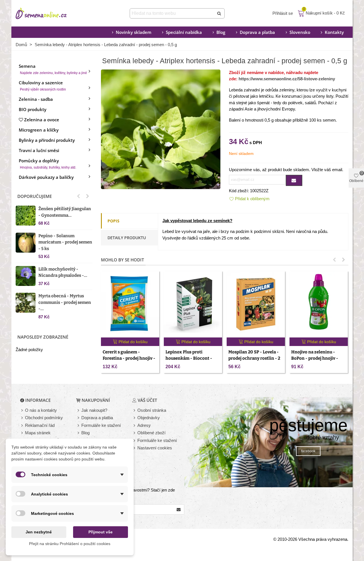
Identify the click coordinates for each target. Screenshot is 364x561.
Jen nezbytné (39, 532)
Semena (53, 69)
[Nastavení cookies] (134, 448)
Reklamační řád (40, 425)
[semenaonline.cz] (50, 13)
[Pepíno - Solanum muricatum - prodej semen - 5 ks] (26, 243)
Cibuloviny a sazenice (42, 85)
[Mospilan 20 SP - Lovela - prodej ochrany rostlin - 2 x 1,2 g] (256, 304)
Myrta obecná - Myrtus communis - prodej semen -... (64, 302)
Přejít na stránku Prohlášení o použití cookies (69, 543)
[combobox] (172, 13)
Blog (220, 32)
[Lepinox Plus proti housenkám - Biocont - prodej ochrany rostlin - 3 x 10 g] (193, 304)
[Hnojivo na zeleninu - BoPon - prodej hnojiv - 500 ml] (318, 304)
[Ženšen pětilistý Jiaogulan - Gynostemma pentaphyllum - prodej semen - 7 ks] (26, 216)
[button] (78, 196)
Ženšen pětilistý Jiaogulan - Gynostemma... (64, 212)
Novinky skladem (133, 32)
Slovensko (299, 32)
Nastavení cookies (154, 447)
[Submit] (219, 13)
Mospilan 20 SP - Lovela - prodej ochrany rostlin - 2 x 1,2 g (254, 358)
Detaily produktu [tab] (126, 237)
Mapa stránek (38, 432)
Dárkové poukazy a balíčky (46, 177)
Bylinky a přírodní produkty (47, 140)
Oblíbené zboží (151, 432)
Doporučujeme (34, 196)
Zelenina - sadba (36, 99)
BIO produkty (32, 109)
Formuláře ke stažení (101, 425)
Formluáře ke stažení (157, 440)
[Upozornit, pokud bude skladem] (294, 180)
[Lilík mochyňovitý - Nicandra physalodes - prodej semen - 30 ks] (26, 276)
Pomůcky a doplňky (47, 163)
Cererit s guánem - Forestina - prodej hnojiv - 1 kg (129, 358)
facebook (308, 451)
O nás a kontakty (41, 410)
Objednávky (148, 417)
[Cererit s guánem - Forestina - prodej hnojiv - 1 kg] (130, 304)
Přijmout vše (100, 532)
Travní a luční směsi (39, 150)
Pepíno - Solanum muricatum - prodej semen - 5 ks (65, 242)
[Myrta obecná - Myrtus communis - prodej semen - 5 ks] (26, 303)
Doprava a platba (257, 32)
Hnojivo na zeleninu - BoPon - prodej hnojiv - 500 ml (314, 358)
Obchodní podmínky (44, 417)
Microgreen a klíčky (39, 130)
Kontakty (334, 32)
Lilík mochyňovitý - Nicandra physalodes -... (62, 272)
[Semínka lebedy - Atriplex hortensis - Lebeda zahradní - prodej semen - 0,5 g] (160, 128)
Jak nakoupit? (94, 410)
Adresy (144, 425)
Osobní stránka (151, 410)
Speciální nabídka (184, 32)
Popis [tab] (113, 221)
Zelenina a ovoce (41, 119)
